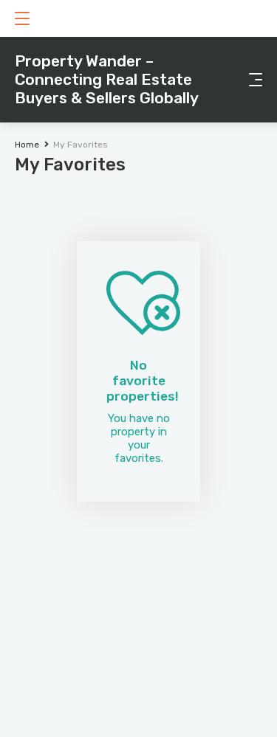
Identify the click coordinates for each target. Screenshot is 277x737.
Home (27, 144)
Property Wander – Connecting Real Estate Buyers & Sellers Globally (107, 79)
